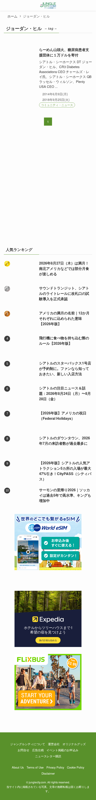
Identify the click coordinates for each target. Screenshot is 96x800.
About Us (18, 767)
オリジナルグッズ (74, 744)
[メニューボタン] (5, 5)
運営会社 (54, 744)
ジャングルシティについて (27, 744)
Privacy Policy (55, 767)
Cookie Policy (75, 767)
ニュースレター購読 (48, 756)
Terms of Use (35, 767)
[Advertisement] (48, 189)
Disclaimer (48, 773)
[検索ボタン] (90, 5)
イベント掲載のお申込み (62, 750)
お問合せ (23, 750)
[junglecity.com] (48, 5)
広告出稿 (38, 750)
